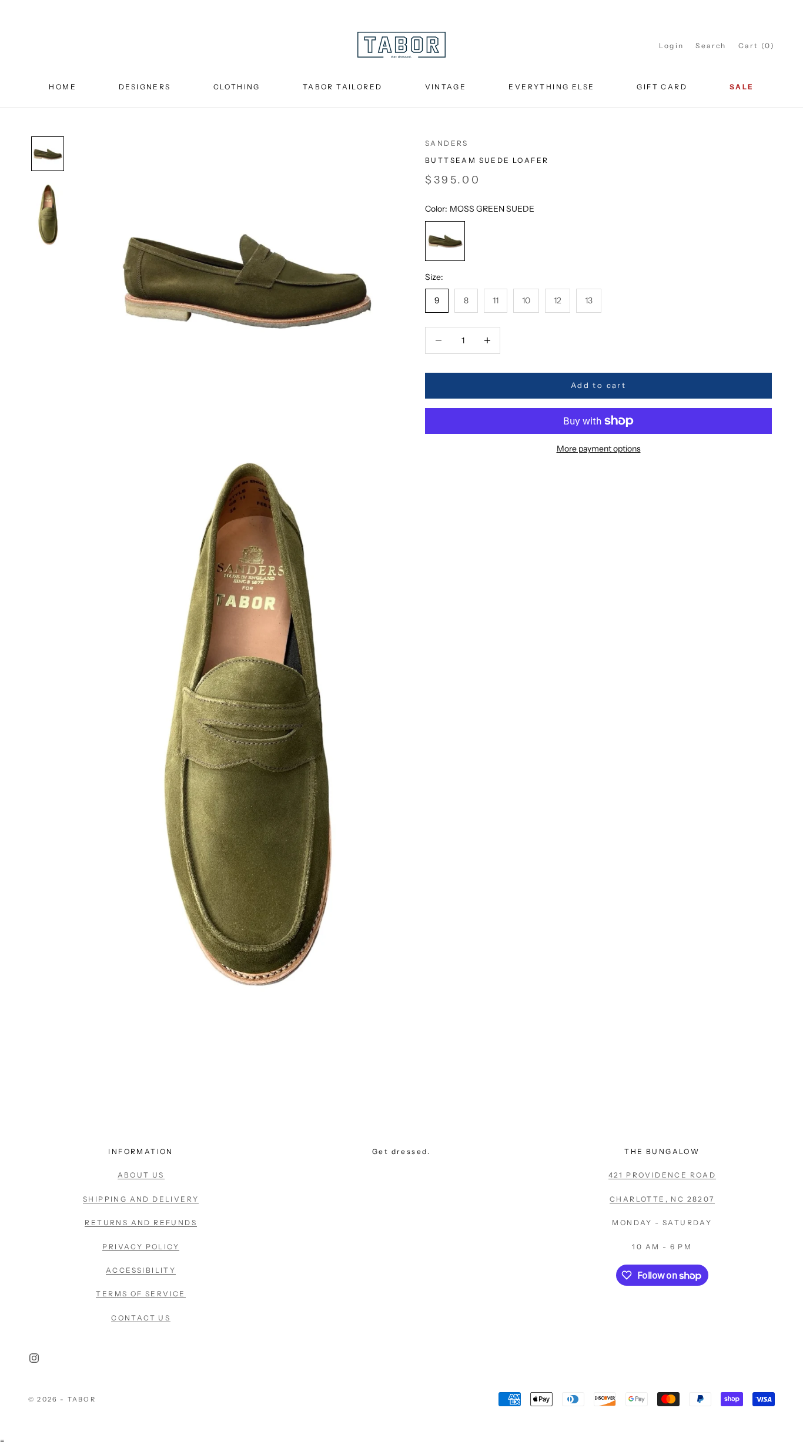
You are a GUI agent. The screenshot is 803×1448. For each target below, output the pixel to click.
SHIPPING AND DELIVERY (141, 1199)
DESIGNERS (145, 86)
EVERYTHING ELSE (551, 86)
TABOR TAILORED (343, 86)
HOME (62, 86)
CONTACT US (140, 1317)
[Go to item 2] (47, 214)
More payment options (599, 448)
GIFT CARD (662, 86)
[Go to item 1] (47, 154)
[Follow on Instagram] (34, 1358)
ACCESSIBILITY (141, 1270)
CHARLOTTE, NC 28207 (662, 1199)
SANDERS (447, 143)
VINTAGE (446, 86)
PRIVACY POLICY (140, 1246)
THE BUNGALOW (662, 1151)
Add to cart (598, 385)
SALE (742, 86)
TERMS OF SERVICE (140, 1293)
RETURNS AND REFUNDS (141, 1222)
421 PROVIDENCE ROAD (662, 1175)
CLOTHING (236, 86)
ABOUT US (141, 1175)
